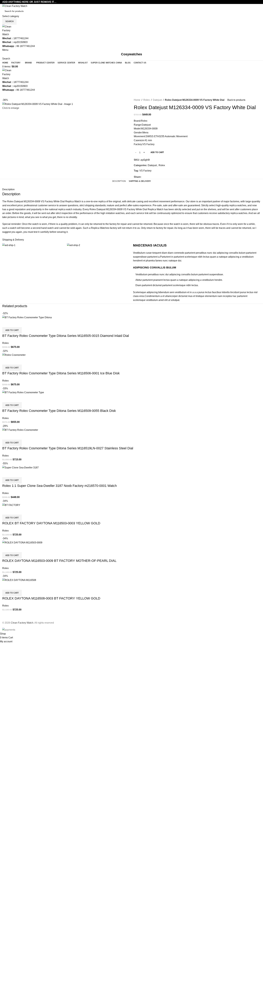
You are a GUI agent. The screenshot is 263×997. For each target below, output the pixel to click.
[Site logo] (14, 6)
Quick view (6, 323)
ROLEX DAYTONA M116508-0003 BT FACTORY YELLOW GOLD (51, 598)
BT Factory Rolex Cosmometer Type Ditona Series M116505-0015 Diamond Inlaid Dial (65, 336)
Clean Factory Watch (22, 622)
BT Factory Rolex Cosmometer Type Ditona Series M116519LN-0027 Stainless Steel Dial (67, 448)
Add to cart (157, 152)
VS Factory (145, 170)
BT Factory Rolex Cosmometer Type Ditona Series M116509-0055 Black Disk (59, 411)
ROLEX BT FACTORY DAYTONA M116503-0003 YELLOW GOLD (51, 523)
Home (137, 100)
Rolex (146, 100)
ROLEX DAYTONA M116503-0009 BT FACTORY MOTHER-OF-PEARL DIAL (59, 561)
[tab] (119, 181)
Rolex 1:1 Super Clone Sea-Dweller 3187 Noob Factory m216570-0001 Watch (59, 486)
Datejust (157, 100)
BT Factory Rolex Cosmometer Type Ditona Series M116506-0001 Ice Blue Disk (61, 373)
